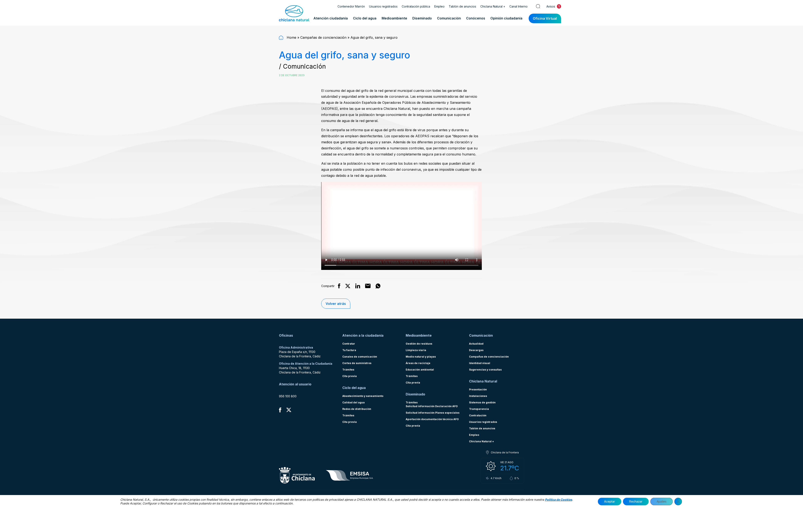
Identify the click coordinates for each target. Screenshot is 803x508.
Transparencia (479, 409)
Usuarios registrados (383, 6)
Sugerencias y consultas (485, 369)
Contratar (348, 343)
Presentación (478, 389)
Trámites (348, 369)
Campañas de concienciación (323, 37)
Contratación (477, 415)
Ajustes (661, 501)
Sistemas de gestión (482, 402)
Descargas (476, 350)
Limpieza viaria (416, 350)
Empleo (439, 6)
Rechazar (635, 501)
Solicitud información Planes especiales (432, 412)
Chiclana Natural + (492, 6)
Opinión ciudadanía (506, 18)
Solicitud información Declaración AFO (432, 406)
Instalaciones (478, 396)
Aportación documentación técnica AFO (432, 419)
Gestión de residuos (419, 343)
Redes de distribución (356, 409)
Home (291, 37)
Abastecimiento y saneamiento (362, 396)
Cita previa (349, 376)
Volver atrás (336, 303)
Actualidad (476, 343)
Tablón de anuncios (462, 6)
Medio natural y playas (421, 356)
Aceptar (609, 501)
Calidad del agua (353, 402)
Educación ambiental (420, 369)
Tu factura (349, 350)
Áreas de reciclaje (418, 363)
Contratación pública (416, 6)
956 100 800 (288, 396)
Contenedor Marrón (351, 6)
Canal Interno (518, 6)
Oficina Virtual (545, 18)
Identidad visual (479, 363)
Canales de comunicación (359, 356)
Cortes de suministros (356, 363)
